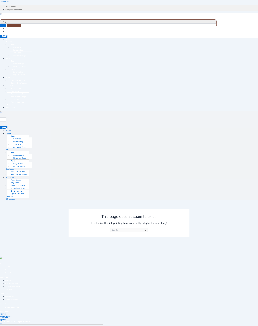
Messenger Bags (19, 66)
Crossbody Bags (19, 56)
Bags (13, 45)
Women (9, 42)
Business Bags (18, 64)
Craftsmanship (16, 99)
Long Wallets (18, 72)
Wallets (13, 69)
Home (8, 39)
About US (10, 86)
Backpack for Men (18, 80)
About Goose (16, 88)
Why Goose (15, 91)
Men (8, 58)
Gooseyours (4, 1)
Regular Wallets (19, 75)
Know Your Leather (18, 94)
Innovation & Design (18, 97)
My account (10, 107)
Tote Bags (17, 53)
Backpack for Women (19, 83)
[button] (131, 41)
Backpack (10, 77)
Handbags (17, 47)
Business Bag (18, 50)
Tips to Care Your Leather (15, 103)
